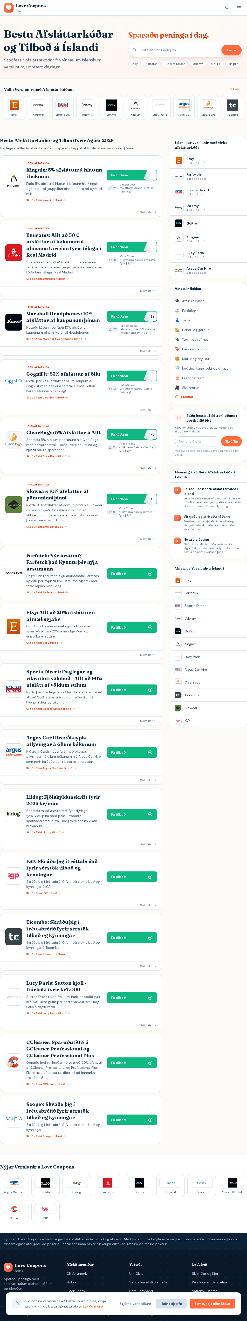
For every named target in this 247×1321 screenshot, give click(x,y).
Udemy (198, 64)
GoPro (215, 64)
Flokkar (72, 1282)
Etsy (134, 64)
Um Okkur (137, 1273)
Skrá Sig (231, 441)
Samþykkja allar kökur (212, 1303)
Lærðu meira (93, 1306)
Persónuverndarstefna (209, 1282)
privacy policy (229, 450)
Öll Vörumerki (77, 1273)
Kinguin (233, 64)
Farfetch (152, 64)
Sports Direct (175, 64)
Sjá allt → (236, 89)
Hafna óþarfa (171, 1303)
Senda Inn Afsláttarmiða (148, 1282)
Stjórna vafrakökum (135, 1303)
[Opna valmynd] (238, 7)
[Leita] (227, 7)
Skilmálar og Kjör (205, 1273)
